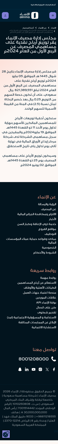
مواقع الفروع (47, 229)
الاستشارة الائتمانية (44, 327)
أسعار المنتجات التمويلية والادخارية (43, 5)
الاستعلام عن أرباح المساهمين (36, 282)
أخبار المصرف (28, 28)
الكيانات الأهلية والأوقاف (40, 287)
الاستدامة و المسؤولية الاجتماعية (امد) (31, 317)
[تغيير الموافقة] (6, 434)
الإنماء (53, 28)
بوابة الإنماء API (46, 302)
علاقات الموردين (46, 297)
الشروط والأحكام (44, 252)
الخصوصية (49, 247)
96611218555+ (46, 416)
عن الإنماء (42, 28)
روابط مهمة (48, 277)
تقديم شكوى (46, 312)
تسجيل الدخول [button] (5, 15)
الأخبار (52, 219)
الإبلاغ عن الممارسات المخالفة (37, 322)
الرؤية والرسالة (47, 204)
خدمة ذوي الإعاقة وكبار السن (36, 224)
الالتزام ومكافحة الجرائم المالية (36, 214)
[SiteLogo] (29, 15)
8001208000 (34, 359)
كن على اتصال (46, 307)
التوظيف (50, 234)
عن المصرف (48, 209)
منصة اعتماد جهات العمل (39, 292)
